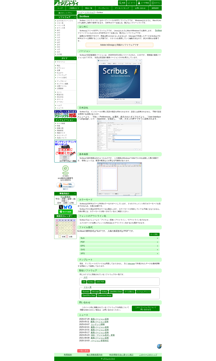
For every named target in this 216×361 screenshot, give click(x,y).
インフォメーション (65, 120)
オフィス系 (61, 28)
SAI (84, 282)
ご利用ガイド (74, 8)
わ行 (58, 52)
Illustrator (86, 292)
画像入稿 (60, 128)
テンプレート (103, 8)
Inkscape (131, 264)
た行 (58, 37)
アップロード (62, 81)
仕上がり (60, 73)
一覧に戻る (84, 351)
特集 (58, 126)
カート (133, 3)
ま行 (58, 45)
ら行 (58, 49)
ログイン (157, 3)
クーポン (60, 102)
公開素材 (60, 88)
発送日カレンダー (64, 216)
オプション (61, 68)
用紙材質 (60, 130)
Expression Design (104, 295)
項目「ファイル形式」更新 (103, 335)
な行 (58, 40)
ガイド (65, 58)
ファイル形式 (62, 78)
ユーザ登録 (145, 3)
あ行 (58, 30)
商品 (58, 66)
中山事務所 (65, 197)
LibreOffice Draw (116, 292)
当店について (62, 138)
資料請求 (155, 8)
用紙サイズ (61, 133)
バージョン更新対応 (100, 341)
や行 (58, 47)
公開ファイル (62, 86)
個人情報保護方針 (95, 355)
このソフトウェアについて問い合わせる (145, 308)
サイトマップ (62, 135)
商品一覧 (88, 8)
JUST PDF (100, 282)
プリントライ (109, 359)
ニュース (60, 108)
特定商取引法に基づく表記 (121, 355)
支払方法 (60, 97)
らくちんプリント (143, 292)
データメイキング (122, 8)
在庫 (58, 70)
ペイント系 (61, 25)
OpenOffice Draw (89, 295)
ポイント (60, 99)
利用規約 (68, 355)
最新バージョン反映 (100, 319)
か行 (58, 33)
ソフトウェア (89, 12)
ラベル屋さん (129, 292)
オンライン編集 (62, 84)
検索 (123, 3)
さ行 (86, 277)
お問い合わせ (140, 8)
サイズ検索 (61, 123)
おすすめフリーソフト (65, 21)
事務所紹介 (65, 193)
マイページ (61, 62)
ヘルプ (59, 105)
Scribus (158, 30)
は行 (58, 42)
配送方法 (60, 94)
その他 (59, 54)
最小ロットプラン (65, 13)
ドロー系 (88, 287)
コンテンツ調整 (98, 324)
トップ (60, 8)
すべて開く (154, 234)
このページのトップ (148, 355)
